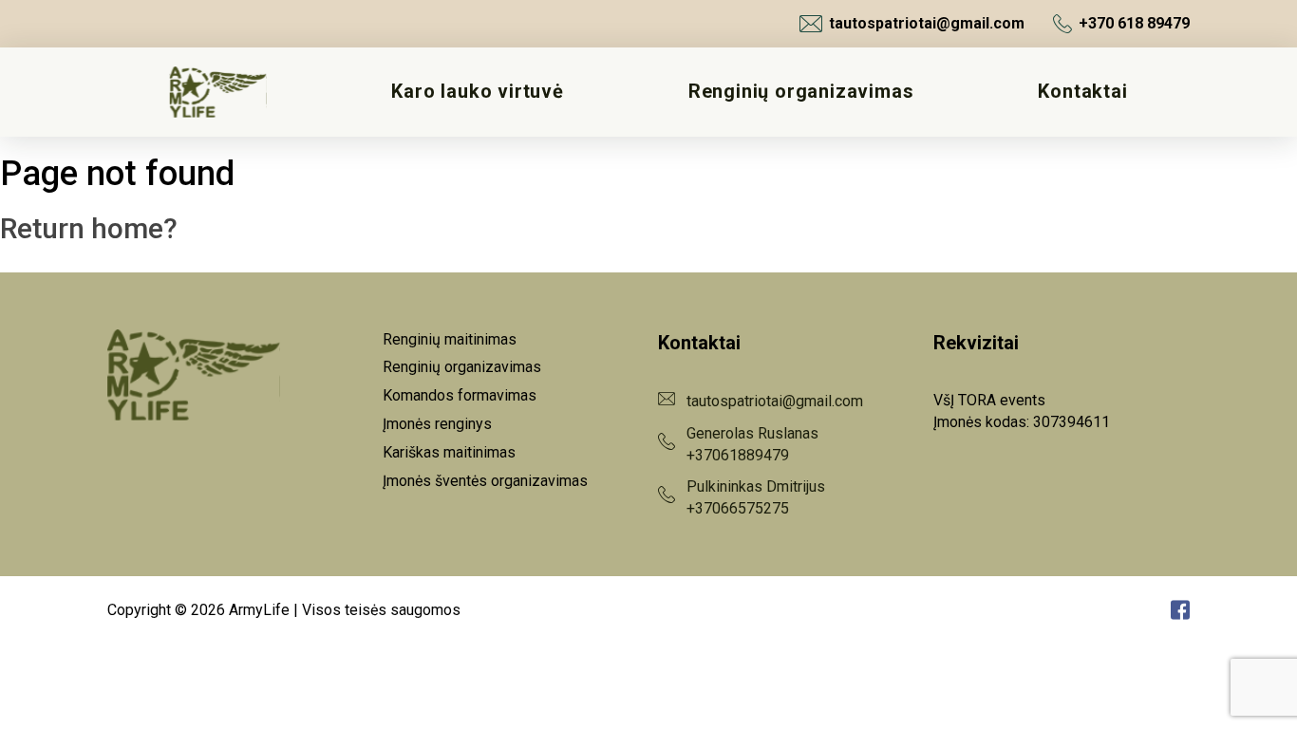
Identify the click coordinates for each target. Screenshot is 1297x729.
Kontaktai (1082, 92)
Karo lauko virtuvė (477, 92)
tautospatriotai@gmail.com (926, 23)
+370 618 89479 (1134, 23)
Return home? (89, 228)
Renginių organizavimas (801, 92)
